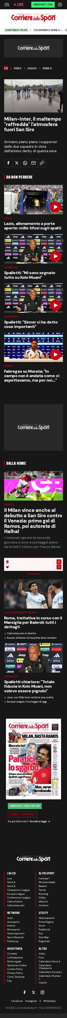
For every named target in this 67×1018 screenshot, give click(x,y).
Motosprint (13, 929)
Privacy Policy (15, 973)
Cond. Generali (16, 976)
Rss (41, 933)
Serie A (47, 68)
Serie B (11, 886)
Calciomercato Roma (20, 612)
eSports (43, 901)
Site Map (44, 937)
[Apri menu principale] (6, 4)
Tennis (42, 890)
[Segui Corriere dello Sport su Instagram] (42, 992)
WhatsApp (49, 1001)
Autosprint (13, 922)
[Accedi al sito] (60, 4)
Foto (41, 957)
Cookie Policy (15, 969)
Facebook (17, 1001)
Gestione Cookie (17, 965)
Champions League (18, 890)
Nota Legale (14, 961)
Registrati (44, 941)
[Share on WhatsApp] (25, 163)
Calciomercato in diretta (21, 633)
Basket (43, 886)
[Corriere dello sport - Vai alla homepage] (33, 18)
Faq (9, 980)
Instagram (31, 1001)
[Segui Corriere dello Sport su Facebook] (24, 992)
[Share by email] (33, 163)
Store (42, 925)
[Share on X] (17, 163)
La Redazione (15, 957)
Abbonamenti (46, 918)
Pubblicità (44, 929)
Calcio (32, 68)
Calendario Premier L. (50, 977)
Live (20, 5)
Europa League (16, 894)
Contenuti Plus (16, 30)
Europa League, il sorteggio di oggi (27, 701)
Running (43, 894)
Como (8, 366)
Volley (42, 897)
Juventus (11, 267)
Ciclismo (44, 905)
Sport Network (15, 937)
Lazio (8, 218)
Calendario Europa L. (51, 972)
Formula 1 (44, 878)
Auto (10, 918)
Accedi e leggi (38, 821)
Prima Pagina (46, 922)
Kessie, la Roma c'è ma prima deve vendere (32, 637)
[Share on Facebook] (8, 163)
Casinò (43, 982)
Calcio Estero (15, 901)
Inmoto (11, 925)
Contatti (12, 953)
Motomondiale (47, 882)
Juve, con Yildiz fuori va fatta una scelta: (30, 697)
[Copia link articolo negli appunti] (42, 163)
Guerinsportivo (16, 933)
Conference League (19, 897)
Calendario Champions (45, 967)
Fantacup (12, 941)
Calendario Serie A (47, 30)
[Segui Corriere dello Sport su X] (33, 992)
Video (17, 68)
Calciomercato (16, 905)
